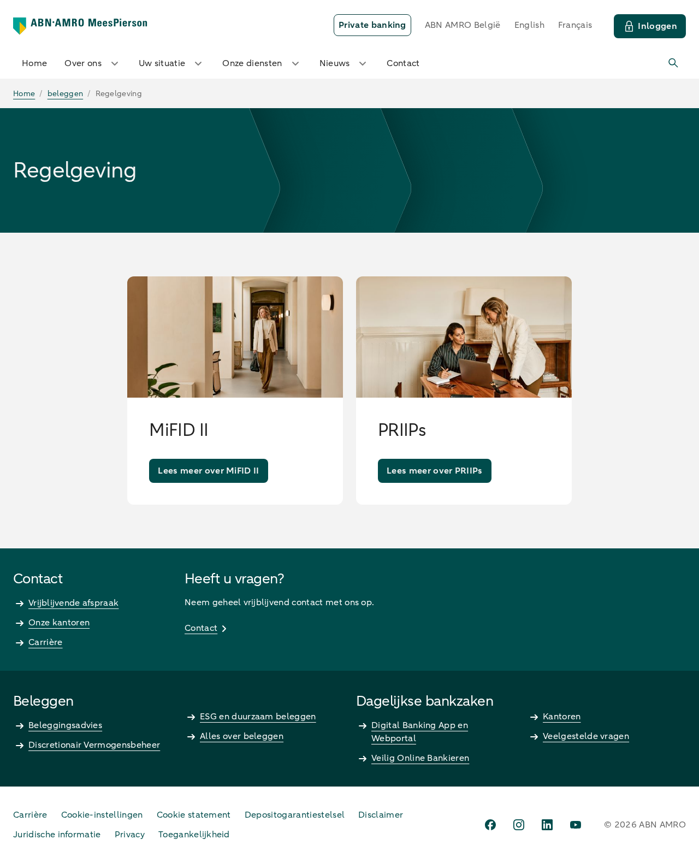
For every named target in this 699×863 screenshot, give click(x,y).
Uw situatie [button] (162, 63)
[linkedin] (547, 824)
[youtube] (575, 824)
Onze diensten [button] (252, 63)
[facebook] (490, 824)
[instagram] (518, 824)
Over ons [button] (83, 63)
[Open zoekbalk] (674, 63)
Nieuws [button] (334, 63)
